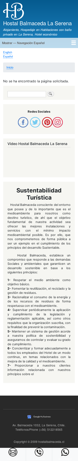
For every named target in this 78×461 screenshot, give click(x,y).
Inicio (9, 67)
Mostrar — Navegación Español (23, 43)
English (7, 52)
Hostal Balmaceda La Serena (37, 23)
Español (8, 56)
